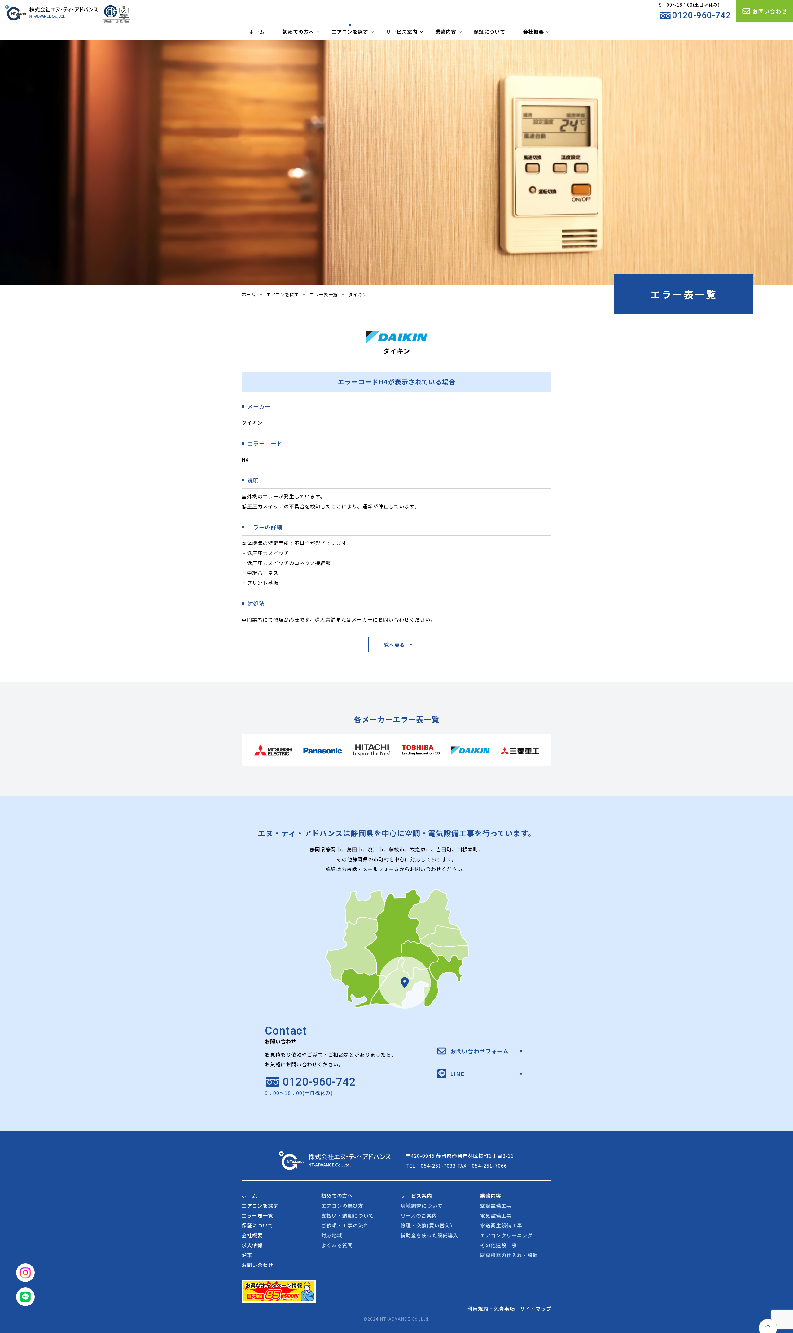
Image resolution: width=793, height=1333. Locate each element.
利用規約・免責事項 (491, 1308)
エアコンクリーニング (506, 1235)
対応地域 (331, 1235)
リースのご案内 (419, 1215)
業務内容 (445, 31)
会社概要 (533, 31)
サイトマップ (535, 1308)
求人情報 (252, 1245)
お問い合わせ (769, 11)
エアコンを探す (349, 31)
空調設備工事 (496, 1205)
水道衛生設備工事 (501, 1225)
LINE (457, 1074)
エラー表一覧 (324, 294)
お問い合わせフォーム (479, 1051)
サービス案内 (402, 31)
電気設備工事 (496, 1215)
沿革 (247, 1255)
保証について (489, 31)
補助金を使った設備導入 (429, 1235)
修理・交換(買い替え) (426, 1225)
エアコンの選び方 (342, 1205)
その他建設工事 (498, 1245)
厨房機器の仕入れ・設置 (509, 1255)
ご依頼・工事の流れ (345, 1225)
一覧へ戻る (392, 644)
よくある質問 (337, 1245)
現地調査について (422, 1205)
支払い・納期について (347, 1215)
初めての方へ (298, 31)
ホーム (257, 31)
